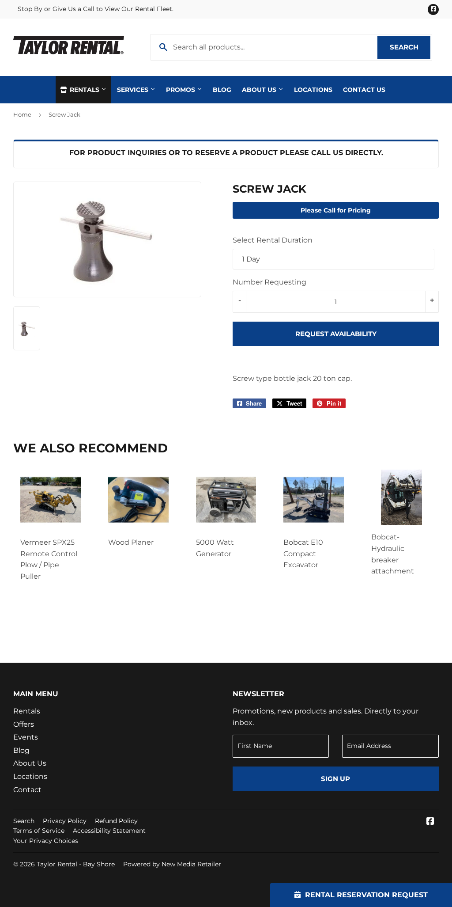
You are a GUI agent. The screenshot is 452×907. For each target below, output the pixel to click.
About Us (260, 89)
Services (133, 89)
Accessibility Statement (109, 830)
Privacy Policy (65, 820)
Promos (181, 89)
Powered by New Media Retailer (172, 864)
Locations (313, 89)
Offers (23, 724)
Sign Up (335, 778)
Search (410, 47)
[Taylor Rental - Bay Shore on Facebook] (430, 822)
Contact (27, 790)
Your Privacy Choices (45, 840)
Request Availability (336, 334)
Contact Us (364, 89)
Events (25, 737)
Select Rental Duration (273, 240)
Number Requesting (269, 282)
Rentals (84, 89)
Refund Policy (116, 820)
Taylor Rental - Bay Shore (76, 864)
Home (22, 114)
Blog (222, 89)
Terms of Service (38, 830)
